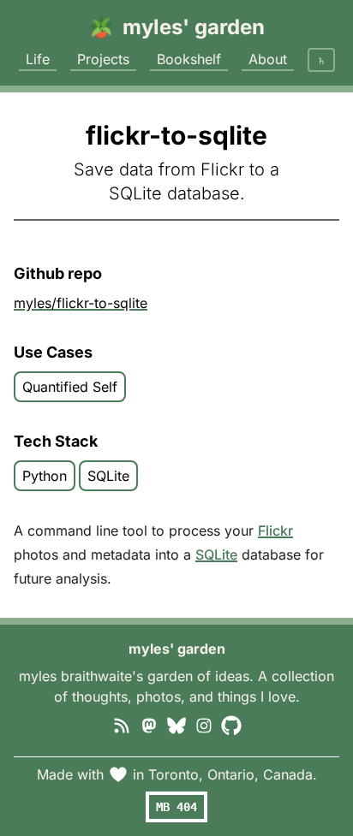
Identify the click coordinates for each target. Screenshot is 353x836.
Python (44, 475)
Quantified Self (69, 386)
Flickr (275, 530)
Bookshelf (189, 59)
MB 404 (176, 807)
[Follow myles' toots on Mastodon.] (149, 723)
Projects (103, 59)
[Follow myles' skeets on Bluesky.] (176, 723)
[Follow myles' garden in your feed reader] (121, 723)
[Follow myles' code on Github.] (231, 723)
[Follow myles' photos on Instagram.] (204, 723)
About (267, 59)
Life (38, 59)
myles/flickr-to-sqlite (80, 302)
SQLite (216, 554)
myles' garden (177, 648)
